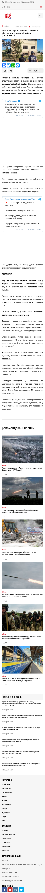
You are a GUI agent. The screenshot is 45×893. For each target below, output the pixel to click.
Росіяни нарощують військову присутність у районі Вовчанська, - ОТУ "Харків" (22, 469)
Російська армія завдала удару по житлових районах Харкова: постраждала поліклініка (22, 595)
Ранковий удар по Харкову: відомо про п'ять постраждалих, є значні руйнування (19, 553)
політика (6, 784)
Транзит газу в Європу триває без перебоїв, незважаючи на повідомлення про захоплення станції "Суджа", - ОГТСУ (21, 703)
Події (4, 816)
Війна (4, 800)
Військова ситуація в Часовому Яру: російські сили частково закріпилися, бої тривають (21, 638)
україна (5, 850)
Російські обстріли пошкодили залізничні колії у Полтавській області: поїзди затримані (21, 680)
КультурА (6, 812)
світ (3, 821)
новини (5, 830)
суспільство (7, 792)
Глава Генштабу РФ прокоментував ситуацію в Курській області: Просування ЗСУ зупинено (22, 716)
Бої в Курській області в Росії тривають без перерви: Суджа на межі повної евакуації (21, 764)
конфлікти (6, 804)
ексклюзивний (8, 834)
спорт (4, 808)
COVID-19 (6, 842)
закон (4, 796)
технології (6, 846)
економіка (6, 788)
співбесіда (6, 838)
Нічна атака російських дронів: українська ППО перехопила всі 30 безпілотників (20, 511)
